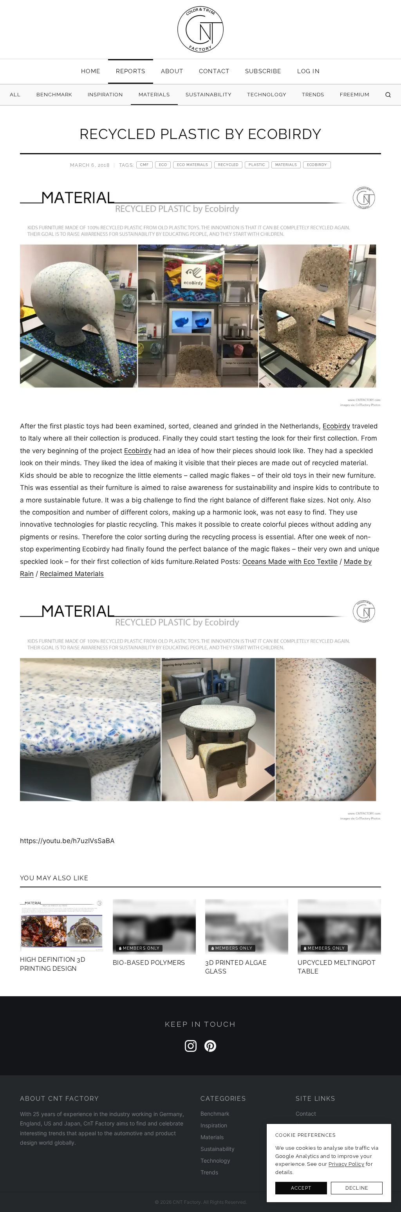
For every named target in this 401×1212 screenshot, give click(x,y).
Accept (301, 1188)
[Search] (388, 95)
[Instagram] (191, 1046)
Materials (154, 95)
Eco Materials (192, 165)
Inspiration (105, 95)
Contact (214, 71)
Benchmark (54, 95)
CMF (144, 165)
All (15, 95)
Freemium (354, 95)
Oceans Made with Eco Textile (290, 561)
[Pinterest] (210, 1046)
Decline (356, 1188)
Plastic (257, 165)
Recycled (228, 165)
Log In (308, 71)
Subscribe (263, 71)
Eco (163, 165)
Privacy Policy (346, 1164)
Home (90, 71)
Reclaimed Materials (72, 574)
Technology (266, 95)
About (172, 71)
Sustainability (208, 95)
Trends (313, 95)
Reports (130, 71)
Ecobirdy (317, 165)
